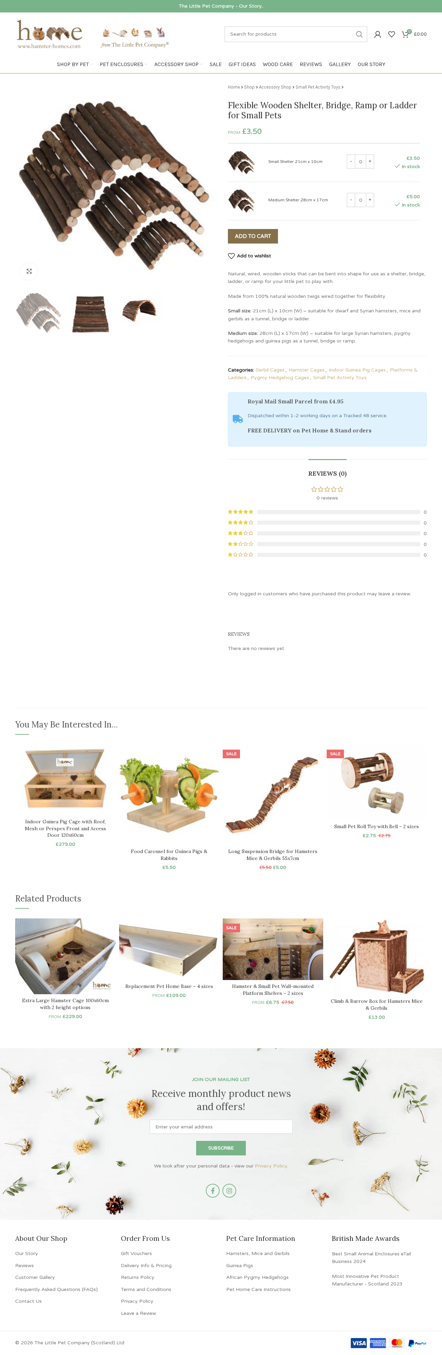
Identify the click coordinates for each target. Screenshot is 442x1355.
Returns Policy (137, 1277)
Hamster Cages (307, 370)
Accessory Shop (275, 87)
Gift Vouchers (136, 1253)
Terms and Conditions (146, 1289)
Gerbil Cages (270, 370)
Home (234, 87)
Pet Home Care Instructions (258, 1289)
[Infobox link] (221, 6)
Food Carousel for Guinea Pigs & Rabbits (169, 854)
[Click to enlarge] (29, 271)
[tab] (327, 470)
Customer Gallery (35, 1277)
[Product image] (169, 794)
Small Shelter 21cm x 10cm (295, 161)
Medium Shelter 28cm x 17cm (298, 200)
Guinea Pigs (239, 1265)
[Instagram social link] (229, 1191)
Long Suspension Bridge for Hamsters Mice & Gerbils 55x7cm (272, 854)
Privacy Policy (271, 1166)
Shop (249, 87)
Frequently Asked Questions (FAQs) (56, 1289)
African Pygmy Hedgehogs (257, 1277)
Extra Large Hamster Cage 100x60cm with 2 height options (65, 1003)
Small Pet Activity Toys (318, 87)
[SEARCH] (359, 34)
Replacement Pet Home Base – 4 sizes (169, 986)
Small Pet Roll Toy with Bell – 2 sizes (376, 826)
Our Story (26, 1253)
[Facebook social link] (213, 1191)
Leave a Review (138, 1313)
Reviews (24, 1265)
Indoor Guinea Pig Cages (357, 370)
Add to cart (253, 236)
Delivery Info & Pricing (146, 1265)
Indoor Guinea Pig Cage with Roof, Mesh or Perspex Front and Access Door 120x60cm (65, 828)
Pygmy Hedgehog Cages (280, 378)
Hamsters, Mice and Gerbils (258, 1253)
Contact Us (28, 1301)
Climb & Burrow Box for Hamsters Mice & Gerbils (377, 1004)
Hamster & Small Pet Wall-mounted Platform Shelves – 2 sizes (273, 989)
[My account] (378, 34)
